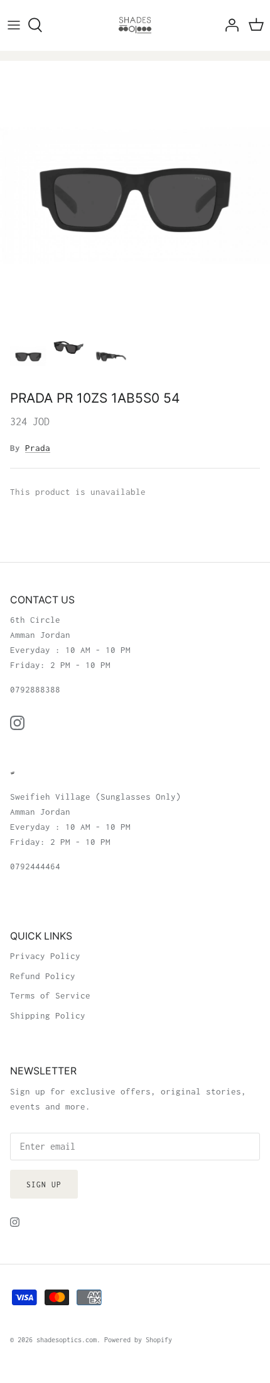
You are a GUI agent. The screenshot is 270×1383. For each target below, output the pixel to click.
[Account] (228, 25)
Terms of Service (50, 995)
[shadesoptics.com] (135, 25)
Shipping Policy (47, 1015)
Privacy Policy (45, 956)
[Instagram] (17, 723)
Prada (37, 448)
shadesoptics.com (66, 1339)
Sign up (44, 1184)
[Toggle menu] (14, 25)
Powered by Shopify (138, 1339)
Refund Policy (42, 976)
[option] (135, 196)
